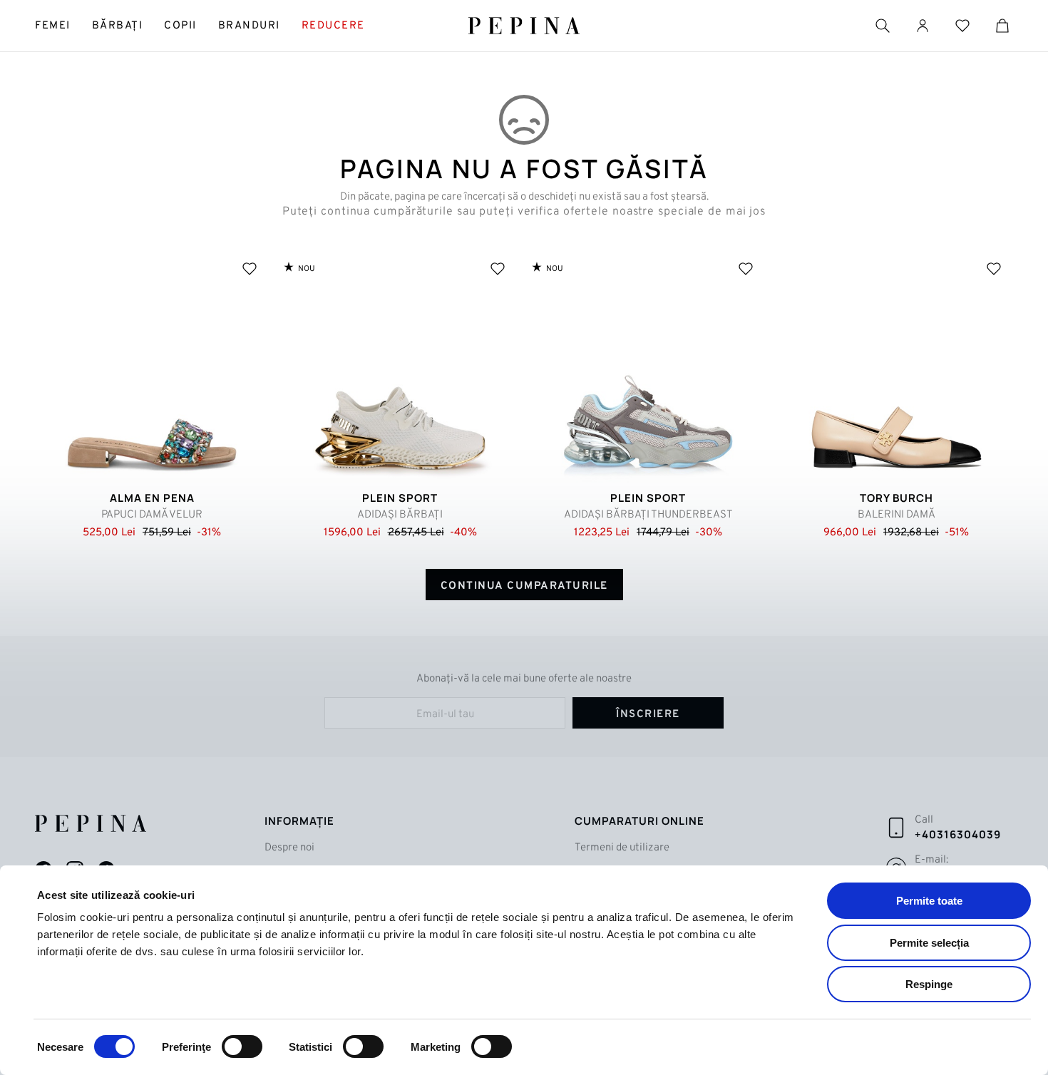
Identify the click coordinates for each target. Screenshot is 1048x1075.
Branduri (249, 26)
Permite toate (929, 901)
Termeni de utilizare (622, 848)
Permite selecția (929, 943)
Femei (53, 26)
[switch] (242, 1046)
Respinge (928, 984)
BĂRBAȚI (117, 26)
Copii (180, 26)
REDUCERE (333, 26)
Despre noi (289, 848)
